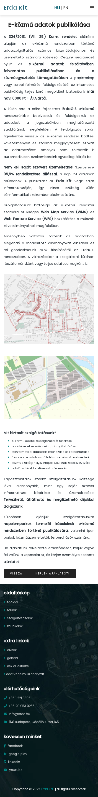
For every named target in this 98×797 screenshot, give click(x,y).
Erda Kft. (16, 7)
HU (57, 7)
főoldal (12, 602)
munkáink (14, 626)
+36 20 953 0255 (21, 706)
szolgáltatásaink (19, 618)
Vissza (16, 573)
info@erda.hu (19, 714)
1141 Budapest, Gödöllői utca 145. (33, 722)
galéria (12, 658)
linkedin (13, 762)
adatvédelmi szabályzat (25, 674)
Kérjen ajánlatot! (53, 573)
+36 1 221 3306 (19, 698)
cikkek (11, 650)
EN (65, 7)
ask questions (17, 666)
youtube (15, 770)
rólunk (11, 610)
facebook (15, 746)
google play (17, 754)
